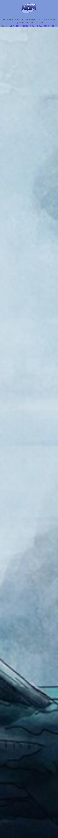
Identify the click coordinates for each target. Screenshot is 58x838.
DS (52, 26)
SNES (25, 26)
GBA (39, 26)
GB (17, 26)
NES (11, 26)
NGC (46, 26)
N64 (32, 26)
